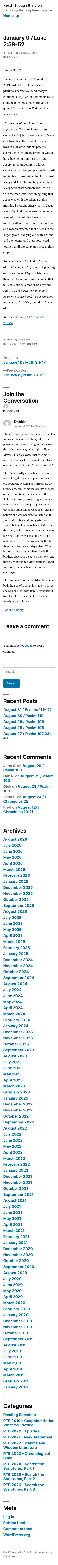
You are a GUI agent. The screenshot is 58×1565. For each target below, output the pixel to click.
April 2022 (13, 1152)
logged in (26, 645)
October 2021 (15, 1188)
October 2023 (16, 1044)
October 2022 (16, 1116)
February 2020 (16, 1309)
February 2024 (16, 1020)
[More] (18, 16)
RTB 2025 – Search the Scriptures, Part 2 (23, 1476)
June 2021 (12, 1212)
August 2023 (15, 1056)
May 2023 (12, 1074)
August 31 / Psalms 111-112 (27, 709)
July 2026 (12, 845)
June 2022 (13, 1140)
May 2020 (12, 1291)
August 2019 (14, 1345)
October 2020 (16, 1260)
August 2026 (15, 839)
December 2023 (18, 1032)
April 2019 (12, 1369)
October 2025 (16, 899)
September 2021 (18, 1194)
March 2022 (14, 1158)
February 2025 (16, 947)
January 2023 (15, 1098)
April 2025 (13, 935)
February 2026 (16, 875)
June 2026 (13, 851)
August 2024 (15, 984)
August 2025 (15, 911)
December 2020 (18, 1248)
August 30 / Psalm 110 (23, 715)
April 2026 (13, 863)
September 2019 (18, 1339)
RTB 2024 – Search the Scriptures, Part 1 (23, 1466)
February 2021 (16, 1236)
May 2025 (12, 929)
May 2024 (12, 1002)
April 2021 (12, 1224)
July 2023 (12, 1062)
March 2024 (14, 1014)
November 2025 (18, 893)
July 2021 (12, 1206)
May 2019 (12, 1363)
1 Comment (13, 57)
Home (8, 15)
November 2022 (18, 1110)
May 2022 (12, 1146)
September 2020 (18, 1266)
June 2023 (13, 1068)
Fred (9, 52)
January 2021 (15, 1242)
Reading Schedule (19, 1414)
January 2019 (15, 1387)
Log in (8, 1517)
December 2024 (18, 959)
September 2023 (18, 1050)
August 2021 (14, 1200)
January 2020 (15, 1315)
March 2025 (14, 941)
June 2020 (13, 1285)
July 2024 (12, 990)
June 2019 (12, 1357)
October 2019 (15, 1333)
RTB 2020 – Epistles (21, 1431)
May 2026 (12, 857)
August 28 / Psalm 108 (23, 727)
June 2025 (13, 923)
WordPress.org (16, 1535)
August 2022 (15, 1128)
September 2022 (18, 1122)
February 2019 (16, 1381)
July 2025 (12, 917)
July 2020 (12, 1278)
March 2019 (14, 1375)
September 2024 (18, 978)
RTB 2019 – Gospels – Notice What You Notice (28, 1423)
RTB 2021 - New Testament (22, 343)
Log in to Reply (13, 610)
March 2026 (14, 869)
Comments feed (17, 1529)
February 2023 (16, 1092)
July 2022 (12, 1134)
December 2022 (18, 1104)
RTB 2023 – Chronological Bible (26, 1455)
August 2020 (15, 1273)
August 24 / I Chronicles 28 (24, 799)
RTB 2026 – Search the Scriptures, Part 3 (23, 1487)
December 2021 (17, 1176)
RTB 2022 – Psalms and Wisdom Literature (24, 1445)
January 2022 (15, 1170)
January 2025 (15, 953)
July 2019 (12, 1351)
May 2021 (12, 1218)
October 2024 (16, 971)
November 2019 (17, 1327)
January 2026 (15, 881)
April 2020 (13, 1297)
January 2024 (15, 1026)
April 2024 (13, 1008)
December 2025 (18, 887)
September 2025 (18, 905)
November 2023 (18, 1038)
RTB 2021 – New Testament (27, 1437)
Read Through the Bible (22, 5)
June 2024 (13, 996)
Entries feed (14, 1522)
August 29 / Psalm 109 (23, 721)
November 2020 (18, 1255)
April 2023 (13, 1080)
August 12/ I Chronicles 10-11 (21, 809)
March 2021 (14, 1230)
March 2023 (14, 1086)
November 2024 (18, 966)
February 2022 (16, 1164)
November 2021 (17, 1182)
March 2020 (14, 1303)
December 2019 (17, 1321)
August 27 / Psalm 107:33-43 (27, 736)
